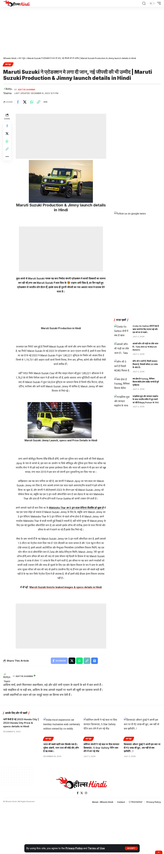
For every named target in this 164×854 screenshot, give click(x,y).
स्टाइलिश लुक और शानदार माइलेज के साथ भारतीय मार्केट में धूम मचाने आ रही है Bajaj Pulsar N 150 (146, 399)
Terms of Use (96, 848)
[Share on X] (24, 102)
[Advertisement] (82, 30)
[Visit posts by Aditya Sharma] (8, 91)
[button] (131, 848)
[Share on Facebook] (18, 102)
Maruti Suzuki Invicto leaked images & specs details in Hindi (65, 587)
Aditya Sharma (26, 89)
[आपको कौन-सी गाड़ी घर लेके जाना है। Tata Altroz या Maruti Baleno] (122, 348)
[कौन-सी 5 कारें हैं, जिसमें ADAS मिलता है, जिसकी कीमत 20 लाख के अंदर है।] (122, 366)
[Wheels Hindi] (17, 3)
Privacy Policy (74, 848)
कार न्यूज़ (8, 64)
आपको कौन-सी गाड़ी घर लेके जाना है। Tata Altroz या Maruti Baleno (145, 346)
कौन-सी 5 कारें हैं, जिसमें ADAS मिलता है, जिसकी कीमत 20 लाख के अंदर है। (145, 364)
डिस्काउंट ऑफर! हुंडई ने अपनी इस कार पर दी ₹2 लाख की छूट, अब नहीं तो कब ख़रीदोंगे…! (142, 748)
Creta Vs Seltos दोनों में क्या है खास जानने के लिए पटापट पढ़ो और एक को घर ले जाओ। (146, 329)
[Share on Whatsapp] (31, 102)
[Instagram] (86, 793)
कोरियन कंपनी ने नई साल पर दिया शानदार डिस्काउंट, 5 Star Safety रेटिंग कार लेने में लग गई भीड (101, 748)
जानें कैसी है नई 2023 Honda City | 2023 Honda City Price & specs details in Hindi (21, 723)
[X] (82, 793)
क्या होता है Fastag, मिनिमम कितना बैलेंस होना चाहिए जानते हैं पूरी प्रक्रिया (146, 381)
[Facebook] (77, 793)
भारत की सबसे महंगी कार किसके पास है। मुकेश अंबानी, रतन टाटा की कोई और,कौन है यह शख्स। (61, 748)
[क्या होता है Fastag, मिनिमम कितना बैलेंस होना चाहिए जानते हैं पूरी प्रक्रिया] (122, 383)
